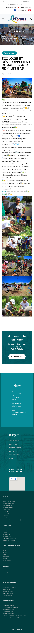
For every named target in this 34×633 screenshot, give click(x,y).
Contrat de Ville (7, 511)
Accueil (4, 36)
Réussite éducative (7, 571)
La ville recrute (6, 589)
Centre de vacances (8, 577)
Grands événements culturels (10, 607)
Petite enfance (6, 575)
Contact (11, 458)
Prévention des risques (9, 540)
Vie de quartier (22, 36)
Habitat (5, 532)
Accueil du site (14, 441)
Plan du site (13, 444)
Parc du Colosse (7, 514)
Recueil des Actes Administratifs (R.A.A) (13, 520)
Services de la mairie (8, 507)
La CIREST (5, 516)
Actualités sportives (8, 611)
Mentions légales (15, 448)
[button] (31, 19)
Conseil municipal (7, 505)
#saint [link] (4, 192)
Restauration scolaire (8, 573)
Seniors (5, 552)
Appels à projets (7, 595)
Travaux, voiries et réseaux (9, 538)
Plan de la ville (23, 10)
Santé (4, 554)
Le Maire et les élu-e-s (8, 503)
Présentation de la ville (9, 501)
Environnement (6, 536)
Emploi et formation (8, 593)
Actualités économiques (9, 587)
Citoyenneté (6, 556)
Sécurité (5, 558)
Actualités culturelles (8, 605)
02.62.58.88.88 (25, 2)
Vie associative (7, 560)
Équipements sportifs (8, 613)
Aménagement (6, 530)
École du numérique (8, 591)
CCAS (4, 550)
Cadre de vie (12, 36)
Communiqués (6, 509)
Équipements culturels (9, 609)
